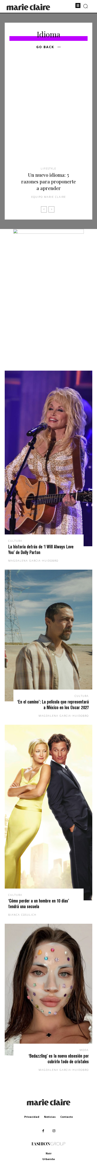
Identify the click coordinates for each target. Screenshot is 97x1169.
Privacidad (31, 1116)
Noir (49, 1153)
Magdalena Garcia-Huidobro (33, 560)
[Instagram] (54, 1131)
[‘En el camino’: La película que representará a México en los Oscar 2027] (48, 635)
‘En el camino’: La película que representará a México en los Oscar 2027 (53, 704)
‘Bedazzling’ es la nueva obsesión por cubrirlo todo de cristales (58, 1058)
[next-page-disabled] (51, 209)
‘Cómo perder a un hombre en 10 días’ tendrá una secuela (38, 903)
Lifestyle (48, 168)
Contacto (66, 1116)
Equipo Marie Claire (48, 197)
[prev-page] (44, 209)
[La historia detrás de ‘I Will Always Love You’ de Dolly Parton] (48, 458)
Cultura (15, 540)
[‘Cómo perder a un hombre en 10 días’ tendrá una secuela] (48, 812)
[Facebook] (43, 1131)
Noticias (50, 1116)
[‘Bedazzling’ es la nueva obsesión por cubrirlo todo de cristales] (48, 989)
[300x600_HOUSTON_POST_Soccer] (48, 232)
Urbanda (48, 1159)
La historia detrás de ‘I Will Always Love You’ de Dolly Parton (40, 549)
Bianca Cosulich (22, 914)
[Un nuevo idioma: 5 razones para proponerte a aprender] (48, 115)
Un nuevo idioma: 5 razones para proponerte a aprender (48, 181)
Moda (84, 1050)
